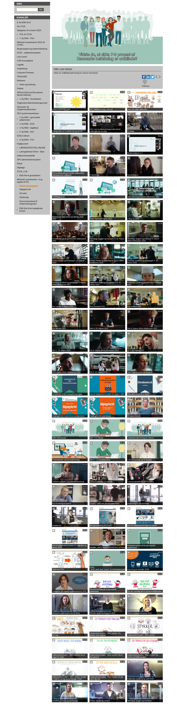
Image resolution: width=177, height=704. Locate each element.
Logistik (20, 65)
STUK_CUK (22, 172)
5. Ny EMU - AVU (26, 132)
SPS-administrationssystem (29, 160)
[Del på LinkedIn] (148, 78)
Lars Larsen (22, 57)
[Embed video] (158, 77)
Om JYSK (21, 26)
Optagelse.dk (25, 189)
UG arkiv (23, 193)
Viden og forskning (27, 85)
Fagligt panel (22, 144)
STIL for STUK (25, 34)
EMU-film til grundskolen (29, 175)
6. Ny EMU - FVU (26, 140)
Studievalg (24, 197)
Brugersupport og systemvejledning (32, 49)
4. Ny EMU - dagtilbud (28, 128)
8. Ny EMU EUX (24, 22)
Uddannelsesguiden (28, 186)
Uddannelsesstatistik (26, 156)
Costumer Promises (25, 73)
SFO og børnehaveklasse (28, 113)
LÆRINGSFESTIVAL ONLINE (32, 148)
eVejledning (22, 69)
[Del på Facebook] (144, 78)
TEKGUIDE (22, 77)
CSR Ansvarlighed (25, 61)
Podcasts (145, 86)
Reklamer (21, 81)
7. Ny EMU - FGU (26, 38)
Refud (19, 164)
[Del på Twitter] (152, 78)
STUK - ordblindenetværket (28, 53)
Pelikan (20, 88)
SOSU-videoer (23, 136)
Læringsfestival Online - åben (31, 152)
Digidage (21, 168)
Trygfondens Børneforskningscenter (32, 103)
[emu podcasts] (145, 82)
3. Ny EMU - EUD (26, 124)
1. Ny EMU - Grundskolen (30, 99)
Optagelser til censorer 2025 (29, 30)
